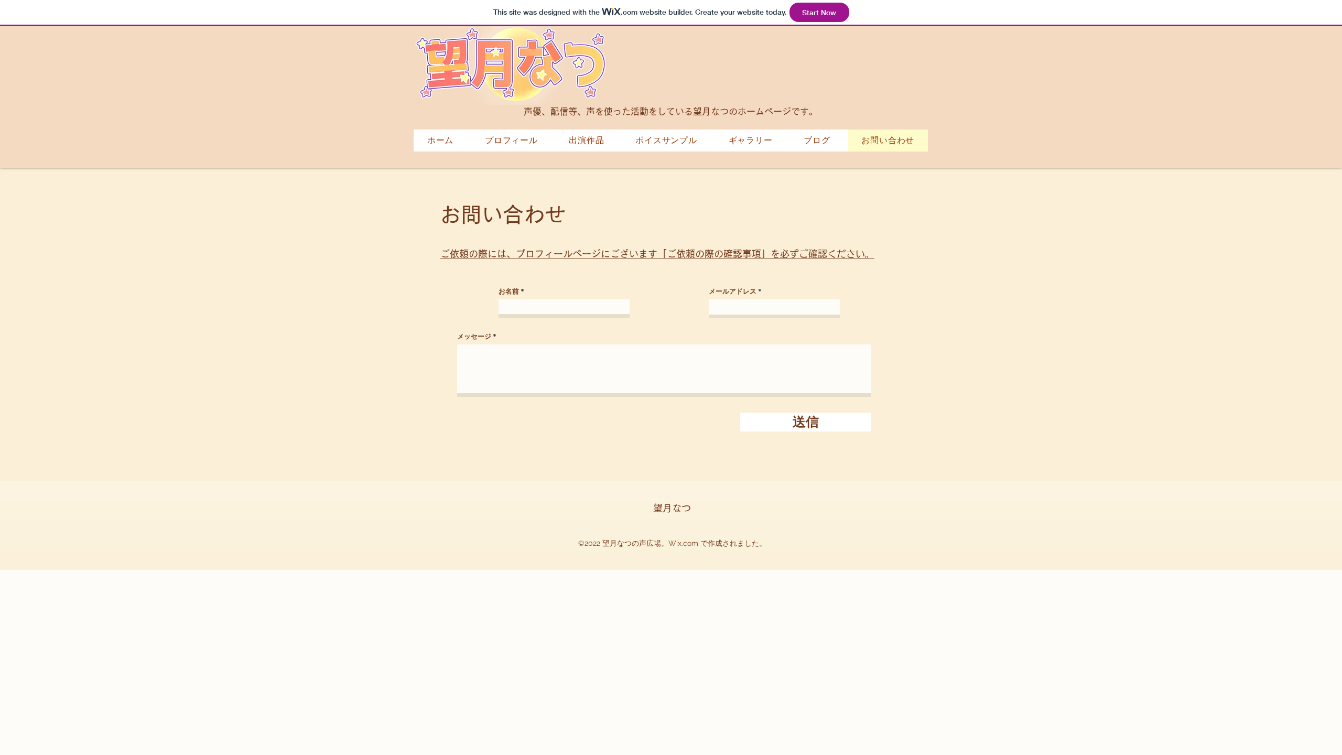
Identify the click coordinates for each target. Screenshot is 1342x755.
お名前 (509, 291)
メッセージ (474, 336)
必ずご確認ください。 (657, 253)
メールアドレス (732, 291)
